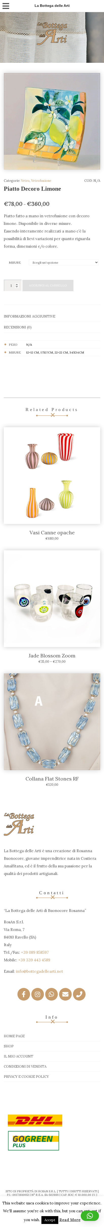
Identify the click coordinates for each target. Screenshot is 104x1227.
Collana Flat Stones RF (52, 778)
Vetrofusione (41, 181)
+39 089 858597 (35, 952)
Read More (70, 1219)
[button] (90, 1216)
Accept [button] (49, 1220)
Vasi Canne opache (52, 532)
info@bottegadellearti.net (39, 971)
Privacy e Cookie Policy (26, 1077)
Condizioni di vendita (25, 1066)
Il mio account (18, 1056)
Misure (15, 262)
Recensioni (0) (18, 327)
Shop (9, 1046)
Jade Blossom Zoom (52, 655)
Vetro (25, 181)
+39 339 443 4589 (34, 960)
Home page (14, 1036)
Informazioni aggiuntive (29, 316)
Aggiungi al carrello (48, 285)
